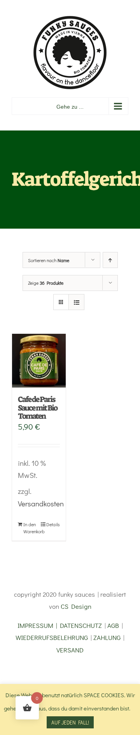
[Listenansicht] (76, 302)
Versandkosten (41, 503)
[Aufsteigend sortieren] (110, 260)
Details (53, 524)
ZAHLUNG (107, 637)
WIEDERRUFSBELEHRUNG (52, 637)
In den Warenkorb (30, 527)
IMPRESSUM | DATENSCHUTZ (60, 625)
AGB (113, 625)
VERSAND (70, 649)
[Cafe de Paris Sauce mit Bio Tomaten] (39, 361)
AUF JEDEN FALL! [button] (70, 722)
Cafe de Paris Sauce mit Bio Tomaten (37, 407)
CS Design (76, 606)
